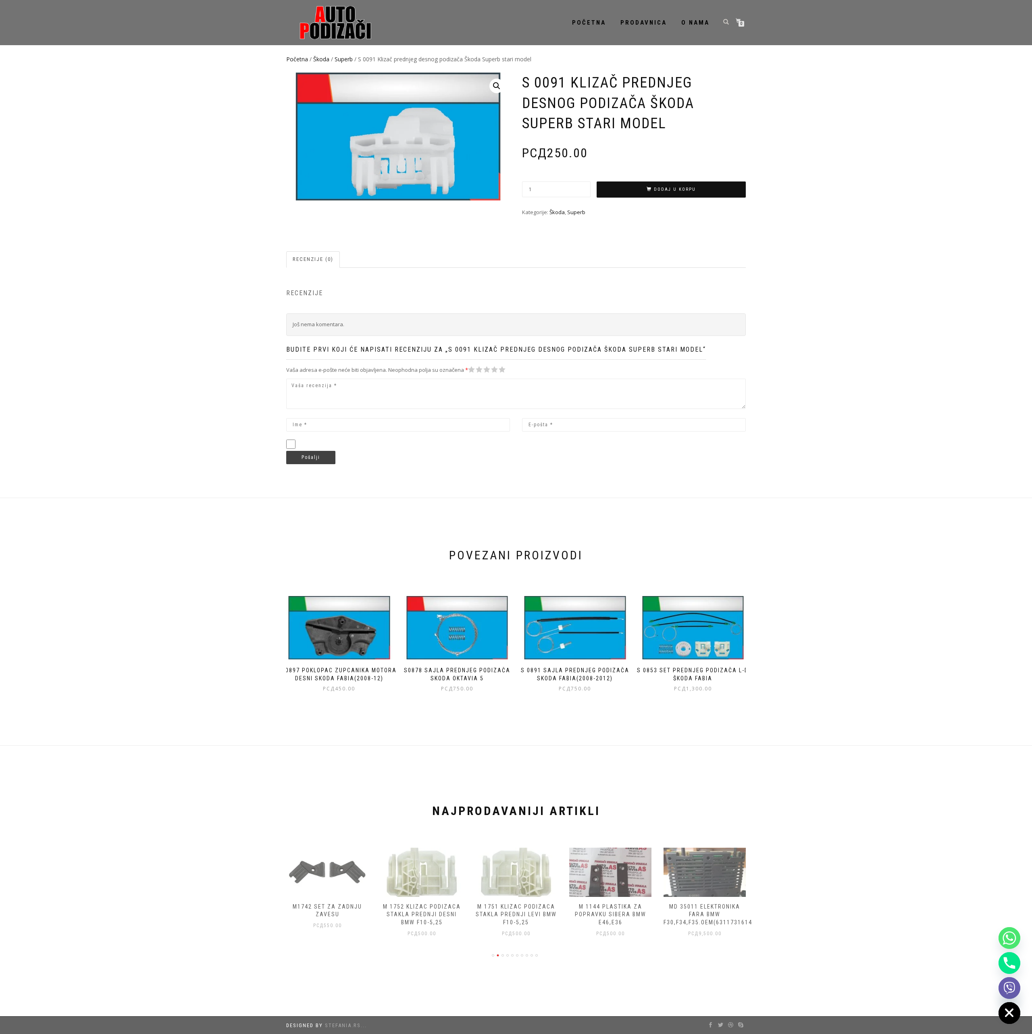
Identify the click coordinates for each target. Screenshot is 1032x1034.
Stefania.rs (343, 1025)
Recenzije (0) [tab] (313, 259)
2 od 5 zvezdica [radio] (475, 369)
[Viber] (1009, 988)
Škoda (321, 59)
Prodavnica (643, 22)
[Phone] (1009, 963)
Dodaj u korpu (675, 189)
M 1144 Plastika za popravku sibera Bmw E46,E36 (610, 914)
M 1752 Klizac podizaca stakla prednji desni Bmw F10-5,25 (422, 914)
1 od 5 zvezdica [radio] (471, 369)
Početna (589, 22)
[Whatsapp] (1009, 938)
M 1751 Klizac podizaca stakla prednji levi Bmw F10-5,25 (516, 914)
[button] (496, 86)
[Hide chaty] (1009, 1013)
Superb (344, 59)
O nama (695, 22)
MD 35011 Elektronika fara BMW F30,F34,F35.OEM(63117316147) (711, 914)
